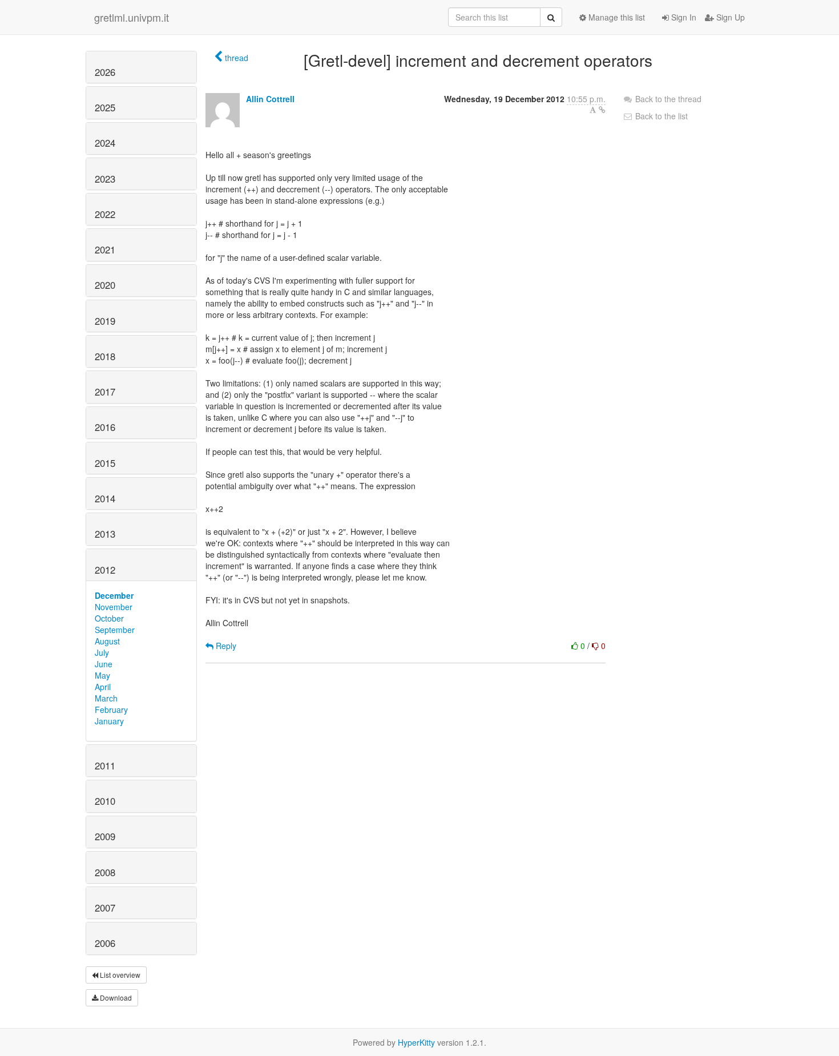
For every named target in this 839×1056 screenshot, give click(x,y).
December (114, 595)
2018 (105, 356)
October (109, 618)
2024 (105, 143)
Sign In (682, 17)
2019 (105, 321)
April (103, 686)
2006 (105, 943)
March (106, 698)
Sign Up (729, 17)
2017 (105, 391)
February (111, 709)
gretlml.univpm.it (131, 17)
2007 (105, 907)
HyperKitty (416, 1042)
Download (115, 997)
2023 (105, 179)
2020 (105, 285)
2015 (105, 463)
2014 (105, 498)
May (102, 675)
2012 (105, 570)
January (109, 721)
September (115, 629)
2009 (105, 836)
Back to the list (660, 116)
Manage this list (615, 17)
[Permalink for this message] (602, 109)
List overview (119, 975)
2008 (105, 872)
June (103, 664)
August (107, 641)
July (102, 652)
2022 (105, 214)
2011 (105, 765)
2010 (105, 801)
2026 (105, 72)
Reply (224, 645)
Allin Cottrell (270, 98)
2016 (105, 427)
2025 (105, 107)
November (113, 606)
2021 (105, 249)
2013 (105, 534)
